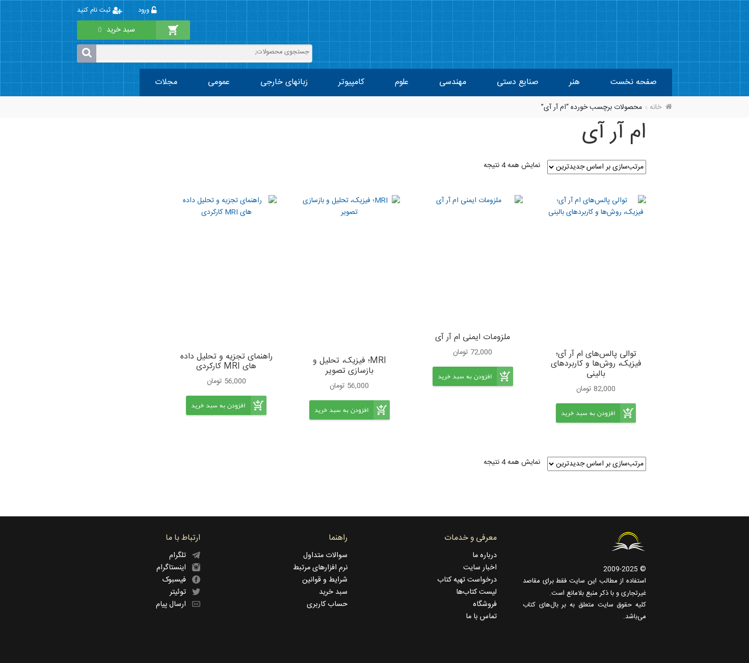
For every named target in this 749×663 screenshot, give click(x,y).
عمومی (219, 82)
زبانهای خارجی (284, 82)
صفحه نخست (633, 82)
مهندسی (452, 82)
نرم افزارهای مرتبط (320, 568)
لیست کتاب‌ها (476, 592)
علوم (402, 82)
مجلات (166, 82)
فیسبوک (177, 580)
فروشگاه (485, 604)
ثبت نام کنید (95, 10)
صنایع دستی (518, 82)
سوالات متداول (325, 555)
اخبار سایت (480, 568)
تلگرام (180, 555)
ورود (144, 10)
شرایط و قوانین (324, 580)
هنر (574, 82)
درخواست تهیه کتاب (467, 580)
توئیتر (181, 592)
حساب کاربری (327, 604)
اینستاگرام (174, 568)
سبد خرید (333, 592)
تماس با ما (481, 617)
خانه (655, 107)
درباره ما (484, 555)
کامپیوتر (351, 82)
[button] (588, 421)
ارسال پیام (174, 604)
